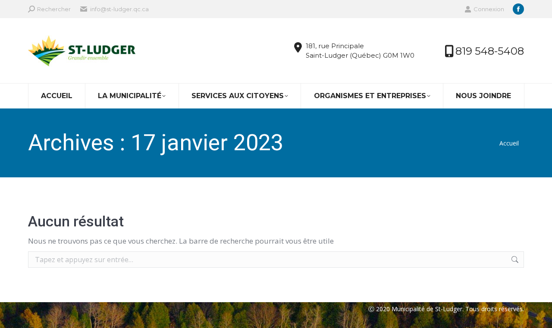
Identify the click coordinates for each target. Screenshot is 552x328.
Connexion (489, 9)
